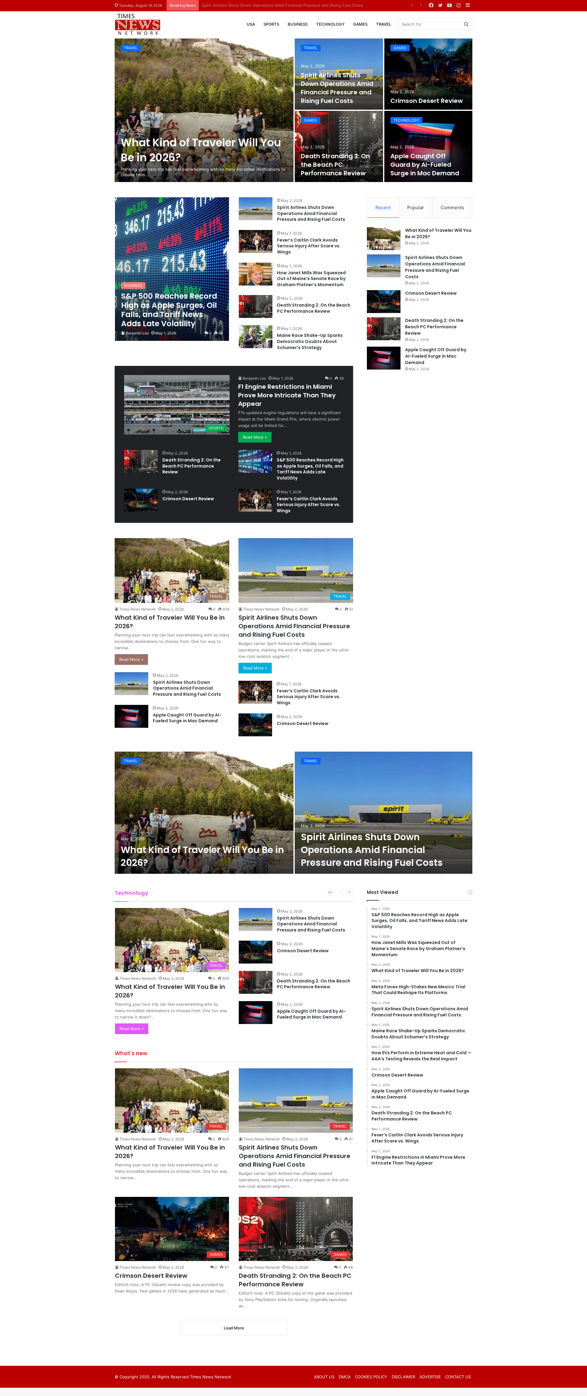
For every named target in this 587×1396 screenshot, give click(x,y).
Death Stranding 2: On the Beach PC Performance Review (335, 164)
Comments (452, 207)
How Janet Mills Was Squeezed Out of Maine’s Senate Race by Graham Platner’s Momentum (311, 279)
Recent (383, 207)
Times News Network (137, 609)
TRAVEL (383, 24)
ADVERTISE (430, 1376)
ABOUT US (324, 1376)
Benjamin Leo (137, 333)
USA (251, 24)
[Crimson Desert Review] (428, 74)
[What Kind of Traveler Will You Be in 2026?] (204, 110)
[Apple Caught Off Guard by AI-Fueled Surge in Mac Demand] (428, 146)
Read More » (255, 437)
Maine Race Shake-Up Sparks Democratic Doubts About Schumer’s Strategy (310, 341)
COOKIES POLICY (371, 1376)
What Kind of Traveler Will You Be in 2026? (202, 856)
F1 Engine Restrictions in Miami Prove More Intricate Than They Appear (287, 395)
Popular (415, 207)
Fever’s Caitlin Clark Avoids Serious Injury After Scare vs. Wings (309, 246)
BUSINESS (298, 24)
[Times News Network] (138, 24)
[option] (293, 110)
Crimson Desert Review (224, 5)
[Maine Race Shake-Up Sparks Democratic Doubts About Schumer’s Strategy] (255, 336)
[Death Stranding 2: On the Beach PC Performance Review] (339, 146)
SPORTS (271, 24)
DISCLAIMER (403, 1376)
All (330, 892)
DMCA (345, 1376)
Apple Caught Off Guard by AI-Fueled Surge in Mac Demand (424, 164)
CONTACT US (458, 1376)
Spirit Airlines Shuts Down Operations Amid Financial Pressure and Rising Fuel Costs (337, 88)
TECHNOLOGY (330, 24)
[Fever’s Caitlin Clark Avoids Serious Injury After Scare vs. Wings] (255, 241)
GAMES (360, 24)
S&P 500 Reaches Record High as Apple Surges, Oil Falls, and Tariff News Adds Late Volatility (310, 469)
